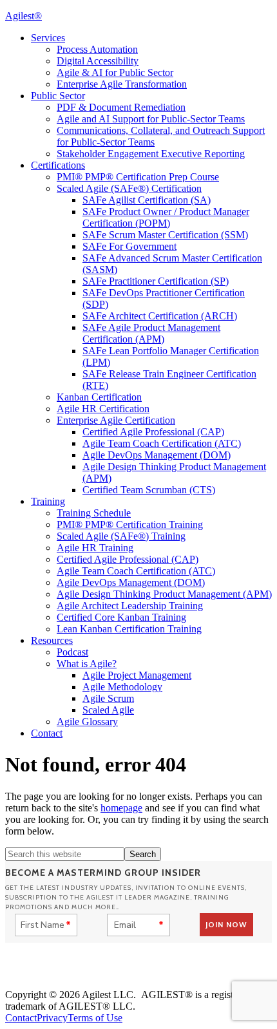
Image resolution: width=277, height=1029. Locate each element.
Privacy (52, 1017)
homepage (121, 807)
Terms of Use (95, 1017)
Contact (21, 1017)
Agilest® (23, 15)
